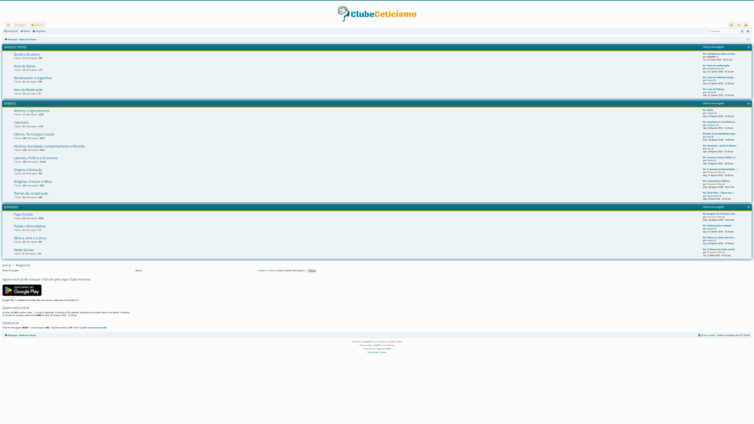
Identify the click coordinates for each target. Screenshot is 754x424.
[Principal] (377, 11)
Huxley (710, 80)
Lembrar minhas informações (290, 270)
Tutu (709, 148)
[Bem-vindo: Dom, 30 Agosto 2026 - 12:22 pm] (748, 39)
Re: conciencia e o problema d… (720, 122)
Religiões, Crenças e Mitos (33, 181)
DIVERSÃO (11, 207)
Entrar (27, 31)
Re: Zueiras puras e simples (717, 225)
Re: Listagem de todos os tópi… (720, 54)
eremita (710, 92)
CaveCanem (713, 196)
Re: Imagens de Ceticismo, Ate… (720, 214)
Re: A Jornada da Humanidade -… (720, 169)
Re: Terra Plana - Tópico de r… (718, 193)
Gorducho (711, 125)
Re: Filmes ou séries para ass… (719, 237)
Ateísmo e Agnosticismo (31, 111)
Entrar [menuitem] (740, 25)
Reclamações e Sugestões (33, 78)
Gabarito (711, 57)
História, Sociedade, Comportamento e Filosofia (49, 146)
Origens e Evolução (28, 170)
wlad (709, 137)
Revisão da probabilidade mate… (720, 133)
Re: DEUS (708, 110)
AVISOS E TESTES (15, 47)
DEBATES (10, 103)
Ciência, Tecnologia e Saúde (34, 134)
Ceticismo (21, 122)
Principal (20, 25)
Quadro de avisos (27, 54)
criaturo (710, 113)
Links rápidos (9, 25)
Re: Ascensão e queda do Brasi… (720, 145)
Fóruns (39, 25)
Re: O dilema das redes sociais (719, 249)
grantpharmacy (714, 68)
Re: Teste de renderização (716, 65)
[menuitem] (731, 25)
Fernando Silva (714, 172)
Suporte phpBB (384, 349)
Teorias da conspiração (31, 193)
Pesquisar (12, 31)
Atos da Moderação (28, 90)
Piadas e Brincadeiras (30, 226)
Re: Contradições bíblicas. (716, 181)
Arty (370, 345)
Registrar (41, 31)
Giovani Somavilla (97, 327)
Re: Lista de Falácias (713, 89)
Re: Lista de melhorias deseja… (719, 77)
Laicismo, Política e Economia (35, 158)
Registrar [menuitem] (747, 25)
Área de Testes (24, 66)
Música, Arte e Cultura (30, 238)
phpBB (366, 342)
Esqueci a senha (266, 270)
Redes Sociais (24, 250)
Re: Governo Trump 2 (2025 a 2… (720, 157)
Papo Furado (23, 214)
